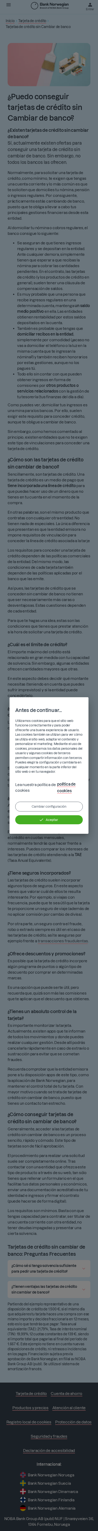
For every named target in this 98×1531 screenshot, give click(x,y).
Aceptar (52, 819)
